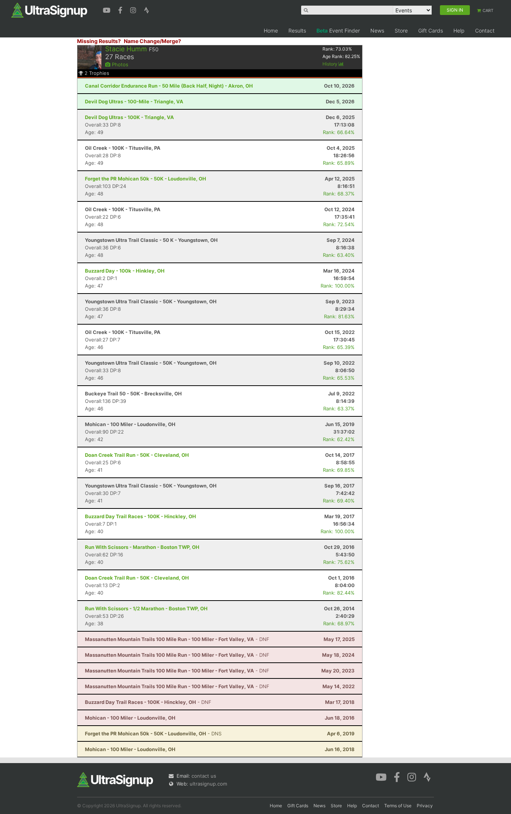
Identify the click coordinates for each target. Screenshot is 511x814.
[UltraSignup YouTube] (107, 9)
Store (401, 30)
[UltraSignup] (49, 10)
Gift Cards (430, 30)
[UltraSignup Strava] (146, 9)
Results (297, 30)
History (330, 64)
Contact (485, 30)
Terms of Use (397, 805)
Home (271, 30)
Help (459, 30)
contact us (204, 776)
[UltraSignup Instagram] (134, 9)
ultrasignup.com (208, 784)
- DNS (153, 733)
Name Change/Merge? (152, 41)
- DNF (177, 639)
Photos (119, 64)
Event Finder (338, 30)
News (377, 30)
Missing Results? (99, 41)
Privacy (425, 805)
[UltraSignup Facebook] (121, 9)
